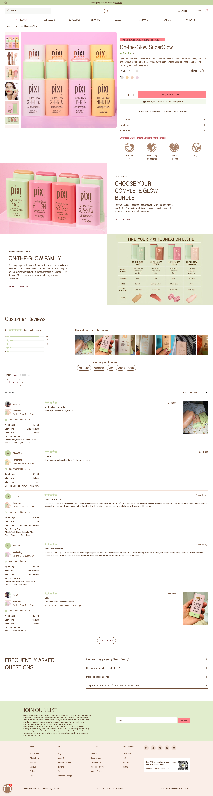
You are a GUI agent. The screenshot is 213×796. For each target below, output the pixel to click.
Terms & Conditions (184, 788)
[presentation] (131, 71)
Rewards (184, 11)
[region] (141, 345)
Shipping (126, 762)
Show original (77, 605)
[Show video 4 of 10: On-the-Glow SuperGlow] (12, 90)
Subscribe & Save (97, 767)
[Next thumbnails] (12, 126)
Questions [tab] (25, 375)
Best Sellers (48, 19)
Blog (59, 753)
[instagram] (146, 747)
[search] (8, 10)
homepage (10, 26)
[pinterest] (167, 747)
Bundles (166, 19)
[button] (26, 336)
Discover (190, 19)
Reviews (61, 767)
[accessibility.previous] (3, 2)
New (21, 19)
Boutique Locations (65, 762)
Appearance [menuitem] (99, 367)
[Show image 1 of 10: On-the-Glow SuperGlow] (12, 42)
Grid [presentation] (194, 71)
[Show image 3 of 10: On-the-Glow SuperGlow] (12, 73)
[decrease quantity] (123, 94)
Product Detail (126, 119)
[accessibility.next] (210, 2)
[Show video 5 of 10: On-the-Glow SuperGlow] (12, 108)
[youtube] (173, 747)
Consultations (96, 762)
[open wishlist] (199, 11)
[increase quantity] (133, 94)
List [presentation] (200, 71)
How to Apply (126, 125)
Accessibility (164, 788)
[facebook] (160, 747)
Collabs (32, 771)
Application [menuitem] (84, 367)
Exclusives (74, 19)
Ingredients (125, 130)
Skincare (95, 19)
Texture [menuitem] (130, 367)
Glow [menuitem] (111, 367)
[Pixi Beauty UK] (106, 11)
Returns (126, 767)
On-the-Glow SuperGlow (27, 26)
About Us (61, 758)
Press (60, 771)
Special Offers (96, 771)
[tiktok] (153, 747)
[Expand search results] (48, 11)
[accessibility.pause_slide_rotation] (5, 2)
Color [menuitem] (120, 367)
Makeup (118, 19)
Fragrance (142, 19)
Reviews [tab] (11, 375)
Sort (185, 392)
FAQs (125, 758)
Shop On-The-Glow (18, 286)
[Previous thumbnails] (12, 33)
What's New (34, 758)
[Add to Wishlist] (204, 47)
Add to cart (172, 95)
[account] (192, 11)
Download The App (65, 776)
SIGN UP (184, 720)
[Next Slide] (206, 345)
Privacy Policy (173, 788)
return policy (183, 111)
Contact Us (127, 753)
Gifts (31, 776)
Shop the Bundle (124, 219)
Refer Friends (96, 758)
